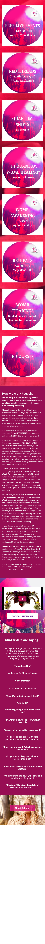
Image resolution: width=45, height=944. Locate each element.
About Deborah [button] (22, 808)
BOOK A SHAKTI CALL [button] (22, 616)
